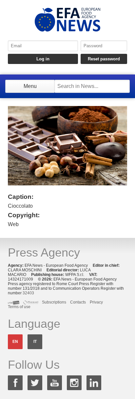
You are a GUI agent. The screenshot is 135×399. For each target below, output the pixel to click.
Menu (30, 86)
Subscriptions (54, 302)
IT (35, 341)
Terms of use (19, 306)
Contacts (78, 302)
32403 (28, 293)
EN (15, 341)
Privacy (96, 302)
